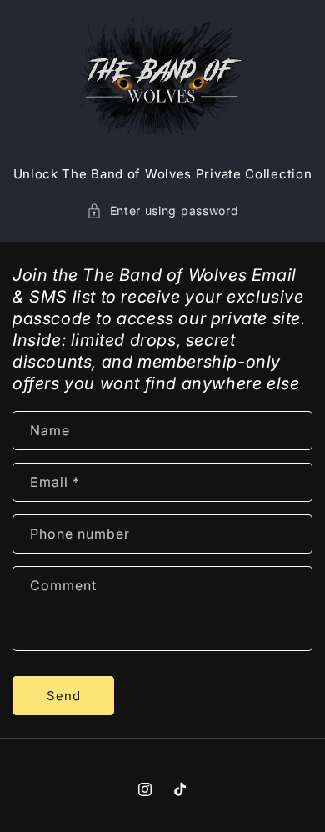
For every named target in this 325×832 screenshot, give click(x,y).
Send (64, 696)
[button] (163, 210)
